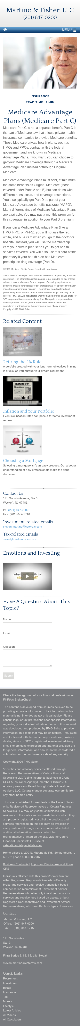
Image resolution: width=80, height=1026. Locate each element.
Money (7, 1001)
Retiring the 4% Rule (22, 362)
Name (7, 619)
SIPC (64, 782)
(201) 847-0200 (18, 510)
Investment (10, 983)
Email (6, 633)
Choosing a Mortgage (23, 460)
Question (9, 646)
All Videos (9, 1015)
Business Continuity (16, 864)
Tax (5, 996)
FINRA (55, 782)
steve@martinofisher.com (19, 539)
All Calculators (12, 1019)
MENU (67, 30)
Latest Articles (12, 1010)
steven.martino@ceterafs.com (22, 526)
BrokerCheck (23, 699)
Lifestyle (8, 1006)
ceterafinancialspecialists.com (22, 845)
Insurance (9, 992)
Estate (7, 987)
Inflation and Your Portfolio (28, 411)
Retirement (10, 978)
